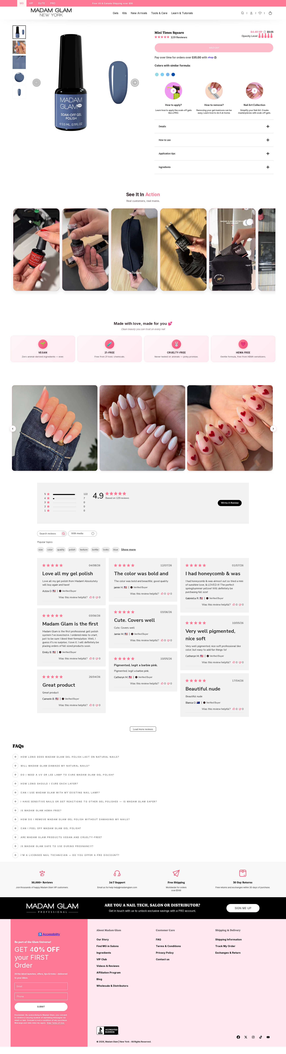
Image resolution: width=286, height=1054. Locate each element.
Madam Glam (111, 1041)
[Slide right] (135, 83)
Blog (99, 979)
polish (72, 549)
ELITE (41, 3)
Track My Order (225, 946)
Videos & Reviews (107, 966)
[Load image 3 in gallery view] (19, 62)
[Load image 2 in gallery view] (19, 47)
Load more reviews (143, 729)
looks (106, 549)
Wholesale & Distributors (112, 985)
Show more (128, 549)
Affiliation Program (108, 972)
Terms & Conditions (168, 946)
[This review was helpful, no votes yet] (91, 597)
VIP (31, 3)
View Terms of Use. (56, 1023)
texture (84, 549)
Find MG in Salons (107, 946)
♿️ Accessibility (49, 934)
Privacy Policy (165, 952)
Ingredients (103, 952)
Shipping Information (228, 939)
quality (60, 549)
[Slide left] (36, 83)
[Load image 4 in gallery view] (19, 77)
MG (22, 3)
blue (115, 549)
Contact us (162, 959)
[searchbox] (48, 533)
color (50, 549)
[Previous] (13, 429)
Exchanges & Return (227, 952)
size (41, 549)
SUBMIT (41, 1006)
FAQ (158, 939)
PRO (52, 3)
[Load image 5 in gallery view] (19, 92)
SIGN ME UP (243, 908)
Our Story (102, 939)
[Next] (273, 429)
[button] (242, 13)
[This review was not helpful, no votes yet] (97, 597)
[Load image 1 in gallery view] (19, 32)
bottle (95, 549)
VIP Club (101, 959)
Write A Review (230, 502)
